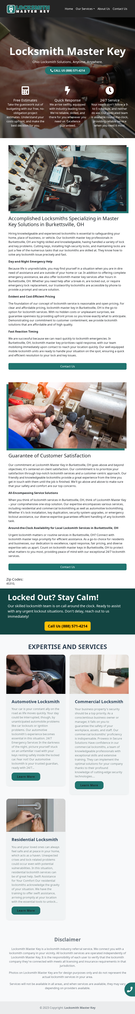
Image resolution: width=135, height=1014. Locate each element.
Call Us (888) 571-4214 (67, 626)
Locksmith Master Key (79, 1008)
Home (69, 9)
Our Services (84, 9)
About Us (104, 9)
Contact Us (120, 9)
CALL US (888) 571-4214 (69, 70)
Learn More (26, 777)
